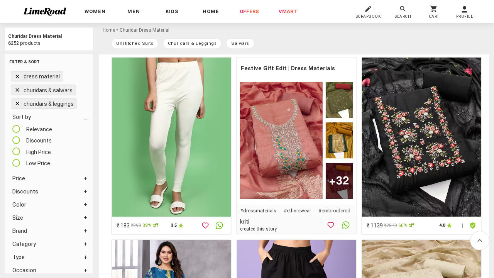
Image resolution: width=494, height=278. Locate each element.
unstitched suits (134, 43)
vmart (288, 11)
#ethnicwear (297, 211)
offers (249, 11)
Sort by (21, 117)
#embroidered (334, 211)
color (19, 204)
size (17, 217)
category (24, 244)
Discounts (25, 191)
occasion (24, 270)
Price (18, 178)
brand (19, 230)
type (18, 257)
